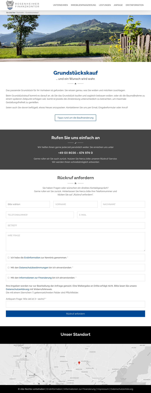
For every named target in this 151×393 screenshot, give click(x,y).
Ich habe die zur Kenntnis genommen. (39, 257)
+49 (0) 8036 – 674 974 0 (75, 153)
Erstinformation (32, 257)
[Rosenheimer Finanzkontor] (22, 5)
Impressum (103, 389)
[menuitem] (60, 5)
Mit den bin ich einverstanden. (42, 267)
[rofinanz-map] (75, 364)
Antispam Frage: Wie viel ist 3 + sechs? (26, 299)
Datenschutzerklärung (17, 289)
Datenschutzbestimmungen (33, 267)
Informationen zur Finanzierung (35, 277)
